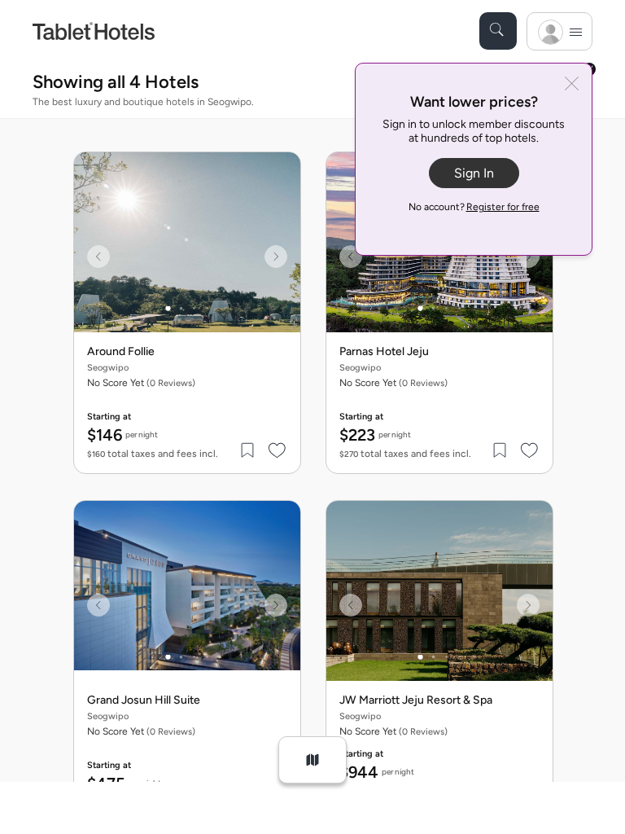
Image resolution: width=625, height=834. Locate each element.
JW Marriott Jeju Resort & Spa (415, 700)
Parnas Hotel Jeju (384, 351)
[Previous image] (98, 256)
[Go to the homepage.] (94, 30)
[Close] (572, 85)
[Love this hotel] (277, 450)
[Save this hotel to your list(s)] (248, 450)
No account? (474, 207)
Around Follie (121, 351)
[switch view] (312, 760)
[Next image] (275, 256)
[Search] (498, 31)
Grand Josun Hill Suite (143, 700)
